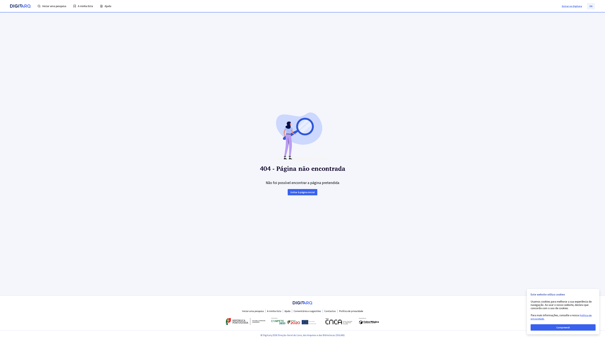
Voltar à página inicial (302, 192)
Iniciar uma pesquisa (253, 311)
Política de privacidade (351, 311)
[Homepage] (20, 6)
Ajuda (287, 311)
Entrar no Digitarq (572, 6)
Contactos (330, 311)
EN (591, 6)
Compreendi (563, 327)
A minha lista (274, 311)
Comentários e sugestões (307, 311)
